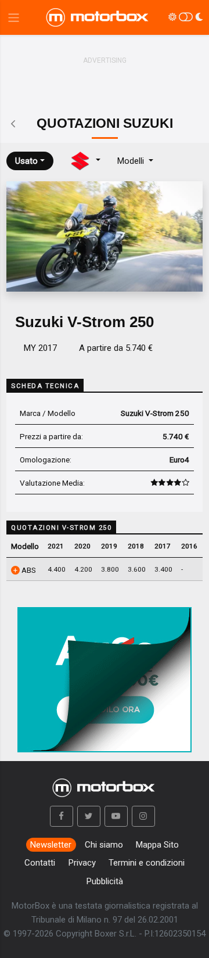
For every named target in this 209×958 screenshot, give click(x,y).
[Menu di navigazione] (13, 17)
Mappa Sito (157, 844)
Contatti (39, 862)
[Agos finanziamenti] (104, 675)
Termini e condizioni (147, 862)
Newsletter (50, 844)
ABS (28, 570)
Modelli (131, 161)
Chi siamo (104, 844)
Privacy (82, 862)
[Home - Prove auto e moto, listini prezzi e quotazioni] (98, 17)
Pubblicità (105, 881)
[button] (61, 816)
